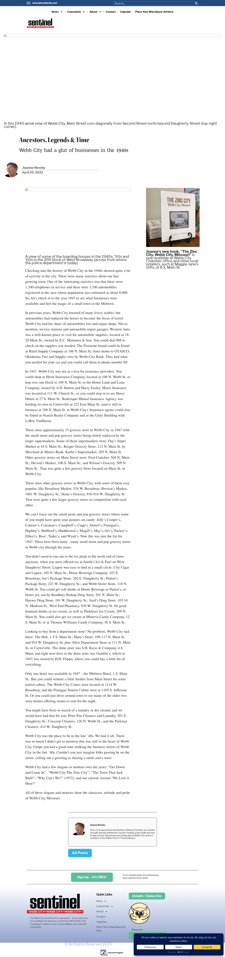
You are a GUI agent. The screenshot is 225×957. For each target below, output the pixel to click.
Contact (111, 12)
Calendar (125, 12)
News (55, 12)
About (93, 12)
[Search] (196, 3)
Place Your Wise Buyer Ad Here (154, 12)
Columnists (74, 12)
